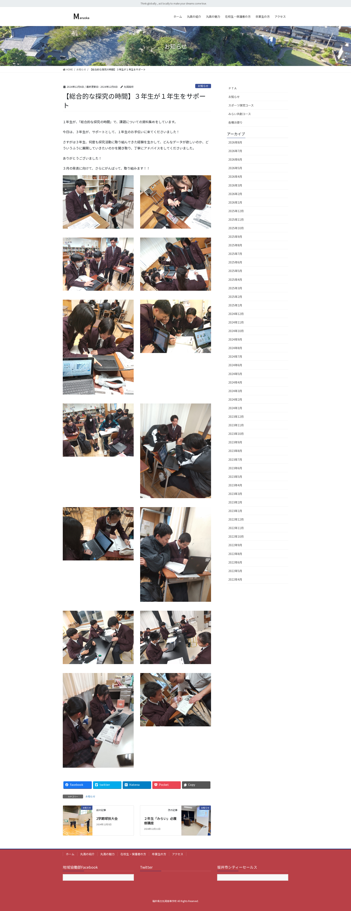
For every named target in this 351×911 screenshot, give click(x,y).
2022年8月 (235, 554)
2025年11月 (236, 219)
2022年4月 (235, 579)
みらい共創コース (239, 114)
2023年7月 (235, 459)
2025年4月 (235, 279)
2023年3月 (235, 494)
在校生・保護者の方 (133, 854)
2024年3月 (235, 391)
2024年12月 (236, 314)
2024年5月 (235, 374)
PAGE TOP (339, 880)
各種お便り (235, 122)
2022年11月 (236, 528)
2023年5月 (235, 477)
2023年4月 (235, 485)
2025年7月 (235, 254)
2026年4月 (235, 176)
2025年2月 (235, 297)
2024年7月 (235, 356)
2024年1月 (235, 408)
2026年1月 (235, 202)
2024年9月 (235, 339)
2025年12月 (236, 211)
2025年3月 (235, 288)
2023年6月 (235, 468)
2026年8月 (235, 142)
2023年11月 (236, 425)
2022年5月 (235, 571)
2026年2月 (235, 194)
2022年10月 (236, 536)
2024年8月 (235, 348)
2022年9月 (235, 545)
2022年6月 (235, 562)
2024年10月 (236, 331)
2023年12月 (236, 416)
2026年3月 (235, 185)
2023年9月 (235, 442)
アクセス (177, 854)
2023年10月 (236, 434)
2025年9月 (235, 237)
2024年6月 (235, 365)
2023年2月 (235, 502)
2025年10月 (236, 228)
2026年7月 (235, 151)
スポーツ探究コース (241, 105)
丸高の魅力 (107, 854)
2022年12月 (236, 519)
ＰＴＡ (232, 88)
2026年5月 (235, 168)
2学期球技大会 (107, 818)
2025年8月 (235, 245)
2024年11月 (236, 322)
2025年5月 (235, 271)
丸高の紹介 (87, 854)
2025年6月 (235, 262)
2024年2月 (235, 399)
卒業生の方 (159, 854)
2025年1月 (235, 305)
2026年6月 (235, 159)
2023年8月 (235, 451)
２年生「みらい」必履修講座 (160, 820)
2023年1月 (235, 511)
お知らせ (203, 86)
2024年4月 (235, 382)
